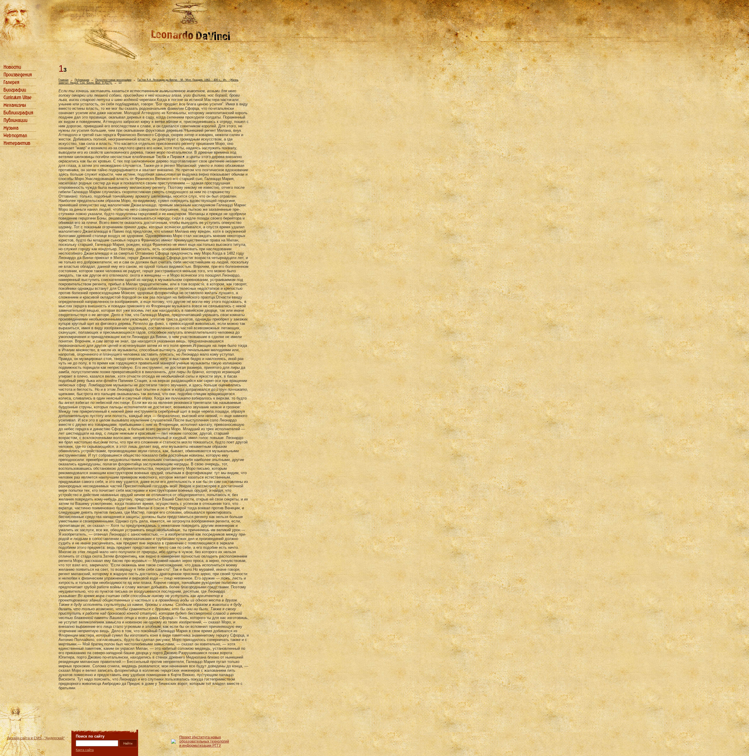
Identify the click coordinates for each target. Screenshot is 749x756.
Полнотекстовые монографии (113, 79)
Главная (63, 79)
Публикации (82, 79)
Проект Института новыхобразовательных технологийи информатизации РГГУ (204, 741)
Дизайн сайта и (36, 738)
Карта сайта (85, 750)
